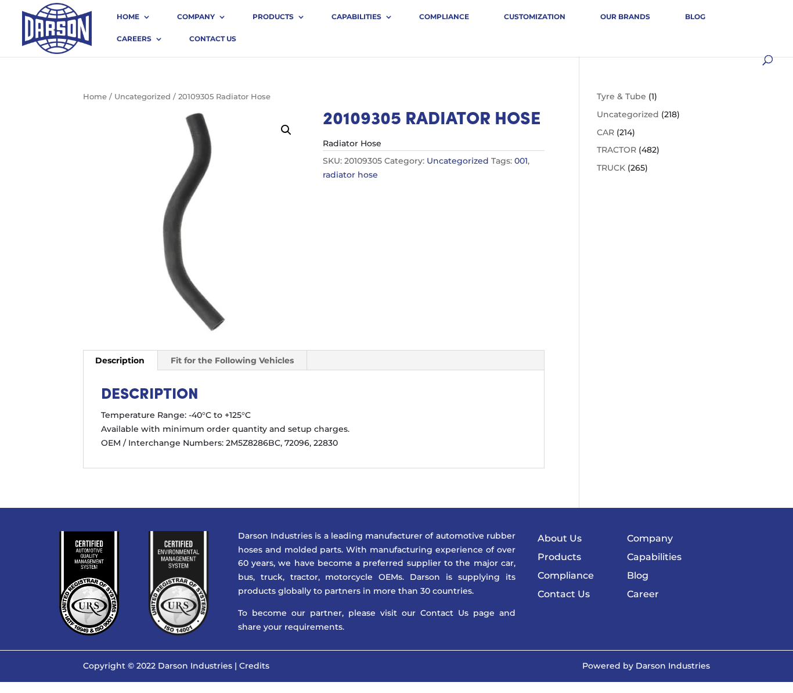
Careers (134, 38)
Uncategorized (142, 96)
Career (643, 594)
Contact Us (212, 38)
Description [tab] (120, 360)
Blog (695, 16)
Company (196, 16)
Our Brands (625, 16)
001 (521, 161)
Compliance (444, 16)
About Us (560, 538)
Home (128, 16)
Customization (534, 16)
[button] (286, 130)
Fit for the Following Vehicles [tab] (232, 360)
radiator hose (350, 174)
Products (273, 16)
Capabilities (356, 16)
